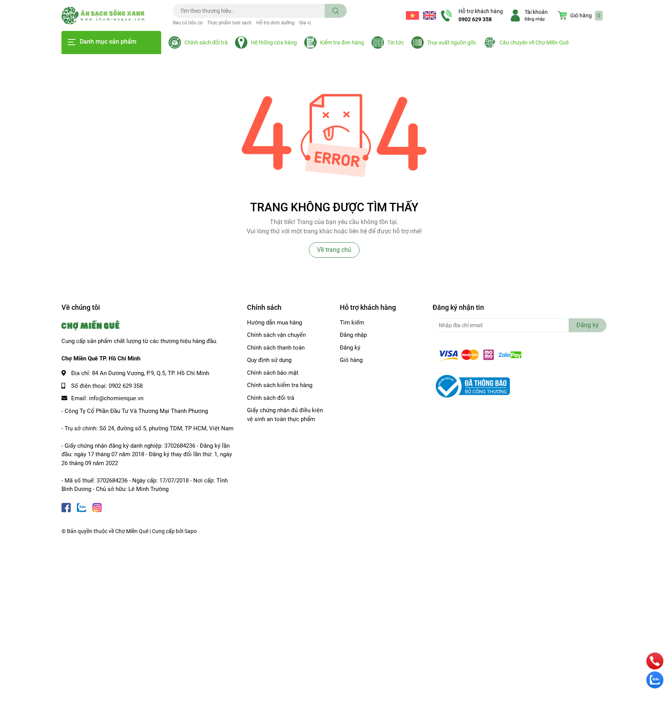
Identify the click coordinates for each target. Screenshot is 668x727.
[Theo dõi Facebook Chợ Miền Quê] (66, 507)
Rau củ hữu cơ (188, 22)
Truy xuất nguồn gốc (451, 42)
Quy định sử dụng (269, 360)
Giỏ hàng (351, 360)
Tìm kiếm (352, 322)
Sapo (190, 531)
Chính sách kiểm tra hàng (279, 385)
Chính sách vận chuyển (276, 334)
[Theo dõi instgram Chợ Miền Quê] (97, 507)
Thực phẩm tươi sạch (229, 22)
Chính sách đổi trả (206, 42)
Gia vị (305, 22)
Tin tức (395, 42)
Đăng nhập (535, 19)
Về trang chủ (334, 249)
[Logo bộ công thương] (471, 385)
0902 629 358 (475, 19)
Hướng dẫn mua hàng (274, 322)
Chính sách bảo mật (272, 372)
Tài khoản (536, 12)
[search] (336, 11)
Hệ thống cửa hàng (274, 42)
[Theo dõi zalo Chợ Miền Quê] (81, 507)
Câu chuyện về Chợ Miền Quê (534, 42)
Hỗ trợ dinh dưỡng (275, 22)
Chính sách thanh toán (276, 347)
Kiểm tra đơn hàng (342, 42)
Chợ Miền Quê (131, 531)
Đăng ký (350, 347)
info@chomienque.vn (116, 398)
